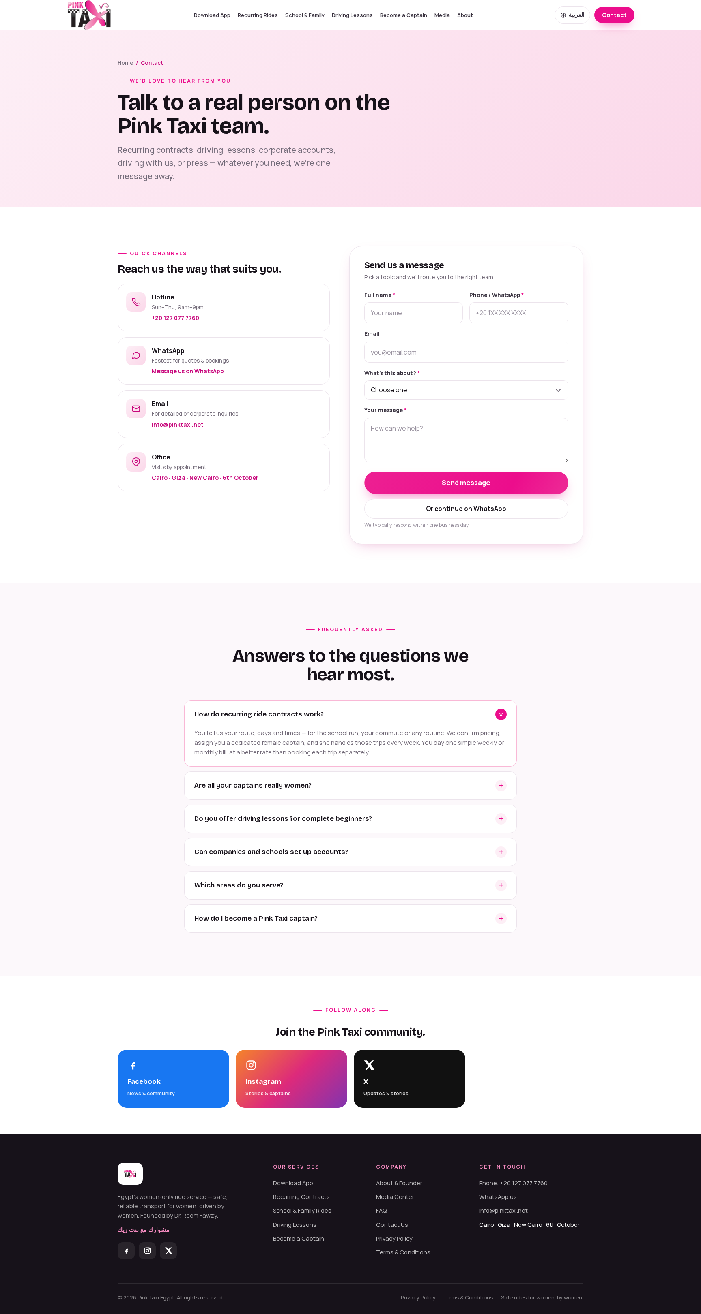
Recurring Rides (258, 15)
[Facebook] (126, 1250)
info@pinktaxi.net (503, 1210)
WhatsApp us (498, 1197)
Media (442, 15)
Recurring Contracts (301, 1197)
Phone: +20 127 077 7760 (513, 1183)
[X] (168, 1250)
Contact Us (392, 1225)
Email (372, 334)
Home (125, 62)
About (465, 15)
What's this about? (392, 373)
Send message (466, 482)
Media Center (395, 1197)
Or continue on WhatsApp (466, 508)
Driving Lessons (352, 15)
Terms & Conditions (403, 1252)
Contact (614, 15)
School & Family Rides (302, 1210)
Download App (212, 15)
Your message (385, 410)
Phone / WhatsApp (496, 295)
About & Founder (399, 1183)
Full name (379, 295)
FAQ (381, 1210)
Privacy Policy (394, 1238)
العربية (577, 14)
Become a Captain (403, 15)
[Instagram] (147, 1250)
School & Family (305, 15)
